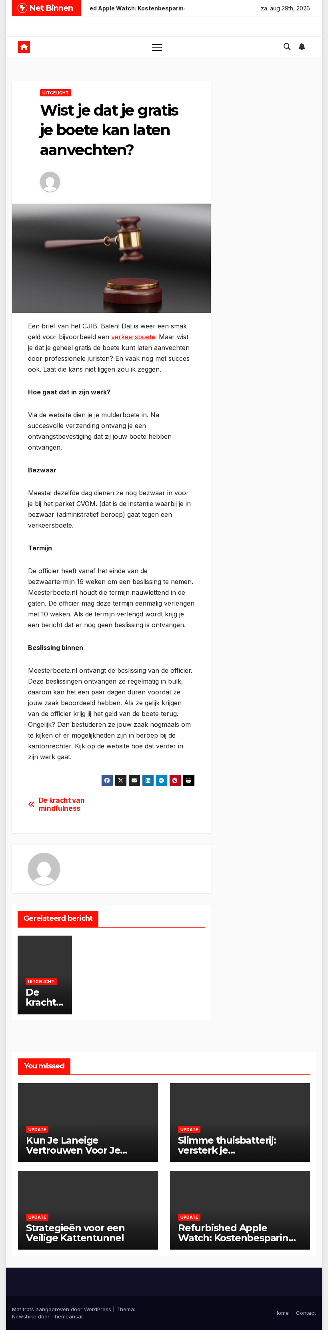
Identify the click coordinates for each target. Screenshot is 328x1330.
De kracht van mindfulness (62, 804)
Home (281, 1313)
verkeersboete (133, 337)
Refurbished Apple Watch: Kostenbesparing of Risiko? (236, 1238)
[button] (287, 46)
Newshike (24, 1316)
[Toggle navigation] (157, 47)
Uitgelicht (55, 92)
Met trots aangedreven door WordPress (62, 1309)
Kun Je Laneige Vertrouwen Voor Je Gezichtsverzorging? (74, 1150)
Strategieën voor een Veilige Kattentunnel (75, 1233)
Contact (306, 1313)
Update (37, 1129)
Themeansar (67, 1316)
